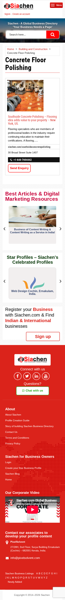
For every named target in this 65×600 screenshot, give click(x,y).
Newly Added (15, 581)
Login (8, 462)
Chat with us (34, 390)
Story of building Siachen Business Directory (29, 426)
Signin (7, 14)
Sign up (43, 336)
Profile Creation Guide (17, 420)
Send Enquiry (19, 168)
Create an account (21, 14)
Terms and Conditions (17, 437)
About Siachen (13, 414)
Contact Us (11, 432)
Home (8, 479)
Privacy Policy (12, 443)
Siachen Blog (12, 473)
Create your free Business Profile (23, 468)
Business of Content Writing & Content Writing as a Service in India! (32, 231)
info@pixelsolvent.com (25, 558)
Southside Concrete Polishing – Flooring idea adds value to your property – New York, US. (32, 120)
